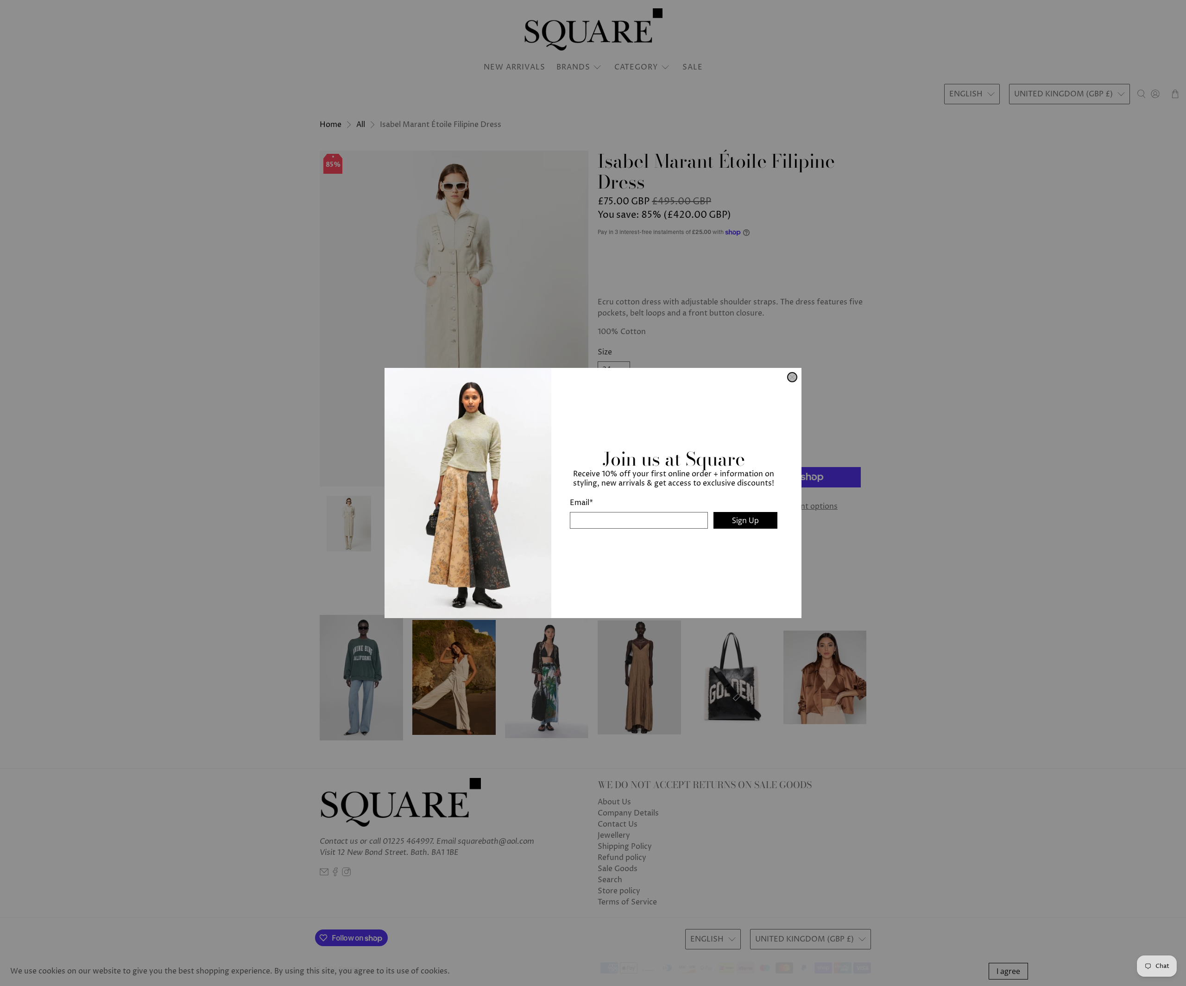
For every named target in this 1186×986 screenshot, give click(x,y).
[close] (792, 377)
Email (581, 503)
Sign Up (745, 520)
